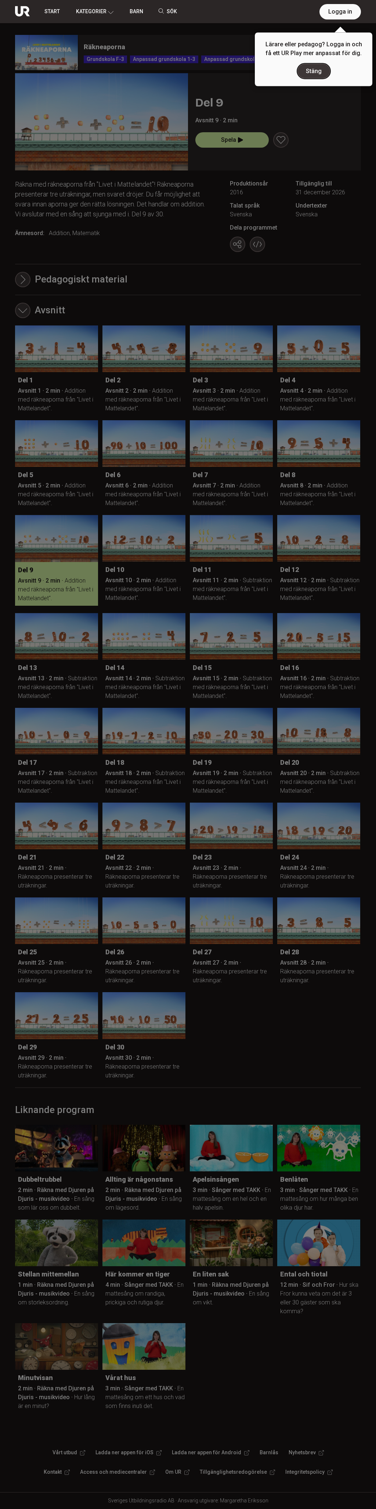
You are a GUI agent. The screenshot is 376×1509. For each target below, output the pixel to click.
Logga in (340, 11)
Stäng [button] (314, 71)
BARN (136, 11)
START (52, 11)
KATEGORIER (91, 11)
